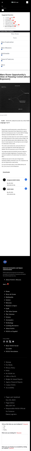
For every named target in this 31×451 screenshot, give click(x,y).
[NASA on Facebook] (4, 341)
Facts (15, 38)
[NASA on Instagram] (7, 341)
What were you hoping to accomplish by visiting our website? (14, 447)
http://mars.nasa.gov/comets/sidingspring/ (10, 166)
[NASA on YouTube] (13, 341)
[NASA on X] (10, 341)
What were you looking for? (11, 433)
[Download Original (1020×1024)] (26, 180)
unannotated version (14, 149)
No (4, 428)
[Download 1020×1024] (26, 189)
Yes (4, 426)
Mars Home (15, 34)
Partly (5, 430)
